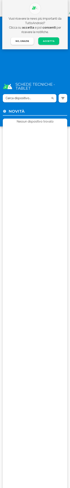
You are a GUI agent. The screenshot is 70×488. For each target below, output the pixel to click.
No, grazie (22, 41)
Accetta (49, 41)
